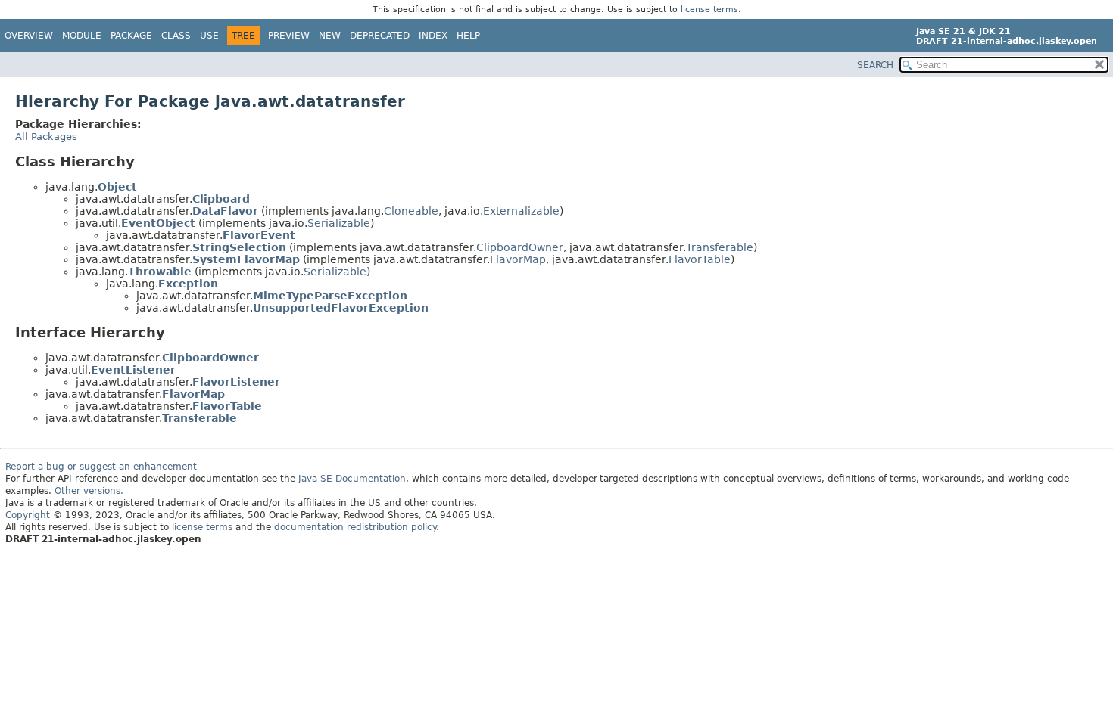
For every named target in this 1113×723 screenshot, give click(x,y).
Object (117, 187)
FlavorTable (700, 259)
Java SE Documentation (352, 478)
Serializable (338, 223)
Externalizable (521, 211)
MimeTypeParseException (330, 296)
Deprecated (380, 35)
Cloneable (411, 211)
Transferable (719, 247)
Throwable (160, 271)
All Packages (46, 136)
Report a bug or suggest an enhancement (101, 466)
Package (131, 35)
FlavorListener (236, 382)
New (330, 35)
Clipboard (221, 199)
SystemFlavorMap (246, 259)
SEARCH (875, 65)
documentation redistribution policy (355, 527)
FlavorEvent (259, 235)
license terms (709, 9)
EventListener (133, 370)
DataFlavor (225, 211)
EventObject (158, 223)
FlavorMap (518, 259)
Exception (188, 284)
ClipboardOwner (519, 247)
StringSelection (239, 247)
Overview (29, 35)
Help (468, 35)
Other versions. (89, 491)
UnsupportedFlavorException (341, 308)
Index (433, 35)
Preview (289, 35)
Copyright (27, 515)
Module (81, 35)
